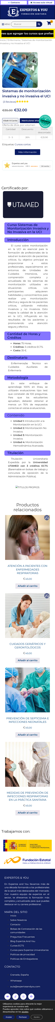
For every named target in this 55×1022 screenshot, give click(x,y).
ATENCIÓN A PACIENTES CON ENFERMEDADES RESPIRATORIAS (27, 569)
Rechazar (23, 1017)
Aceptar (9, 1017)
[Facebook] (31, 996)
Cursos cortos (23, 144)
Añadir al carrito (10, 121)
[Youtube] (7, 996)
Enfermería (14, 40)
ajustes (25, 1012)
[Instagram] (23, 996)
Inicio (3, 40)
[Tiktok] (15, 996)
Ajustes (37, 1017)
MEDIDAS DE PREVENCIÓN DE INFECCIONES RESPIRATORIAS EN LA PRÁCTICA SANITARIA (27, 796)
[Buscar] (23, 24)
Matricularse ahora (31, 120)
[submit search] (39, 24)
